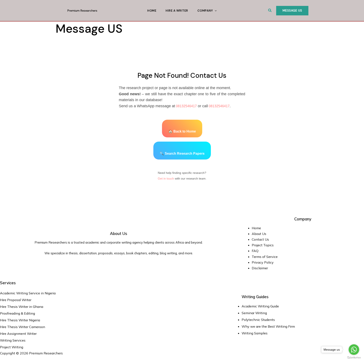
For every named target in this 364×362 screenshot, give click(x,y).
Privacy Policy (263, 262)
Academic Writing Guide (260, 306)
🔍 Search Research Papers (182, 153)
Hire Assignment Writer (18, 333)
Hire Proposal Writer (15, 300)
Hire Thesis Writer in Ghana (21, 306)
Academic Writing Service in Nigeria (28, 293)
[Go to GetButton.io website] (354, 357)
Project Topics (263, 245)
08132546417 (186, 106)
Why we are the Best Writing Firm (268, 326)
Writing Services (12, 340)
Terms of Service (265, 257)
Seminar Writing (254, 313)
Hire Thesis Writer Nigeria (20, 320)
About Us (259, 234)
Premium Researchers (82, 10)
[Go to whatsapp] (354, 349)
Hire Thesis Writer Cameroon (22, 327)
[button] (270, 10)
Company (205, 10)
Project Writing (12, 347)
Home (151, 10)
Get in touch (166, 178)
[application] (215, 10)
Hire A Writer (177, 10)
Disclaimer (260, 268)
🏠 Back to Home (182, 131)
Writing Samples (255, 333)
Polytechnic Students (258, 320)
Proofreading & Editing (17, 313)
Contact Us (260, 239)
